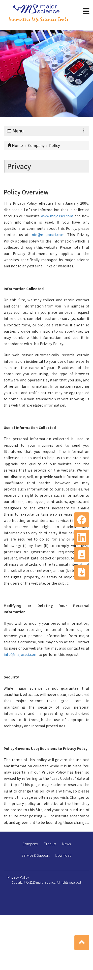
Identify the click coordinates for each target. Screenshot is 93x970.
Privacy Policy (18, 877)
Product (50, 843)
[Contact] (81, 554)
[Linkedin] (81, 537)
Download (63, 855)
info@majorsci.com (20, 654)
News (66, 843)
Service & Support (35, 855)
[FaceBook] (81, 519)
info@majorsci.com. (48, 234)
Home (17, 145)
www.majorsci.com (57, 215)
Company (30, 843)
